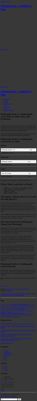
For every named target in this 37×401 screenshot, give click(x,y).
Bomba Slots (3, 304)
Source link (4, 286)
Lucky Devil (28, 308)
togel (5, 108)
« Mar (2, 390)
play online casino (29, 310)
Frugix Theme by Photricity (8, 396)
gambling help (8, 104)
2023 (5, 368)
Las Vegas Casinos (17, 308)
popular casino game (30, 313)
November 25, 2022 (23, 289)
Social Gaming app (15, 316)
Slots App (8, 317)
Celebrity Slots (31, 304)
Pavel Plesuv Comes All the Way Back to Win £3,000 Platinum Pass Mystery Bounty (16, 339)
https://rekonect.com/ (6, 343)
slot (5, 105)
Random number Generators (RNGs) (8, 315)
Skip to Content (5, 1)
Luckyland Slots (5, 310)
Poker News (7, 312)
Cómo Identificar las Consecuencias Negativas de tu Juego (17, 323)
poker (6, 102)
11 (7, 383)
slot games (18, 315)
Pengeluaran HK (9, 110)
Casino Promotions (20, 304)
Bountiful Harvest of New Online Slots (12, 295)
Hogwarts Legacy (29, 306)
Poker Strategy (19, 313)
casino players (9, 304)
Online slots (21, 310)
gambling (7, 99)
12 (9, 383)
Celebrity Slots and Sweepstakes (7, 306)
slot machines (23, 315)
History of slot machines (19, 306)
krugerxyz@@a (11, 289)
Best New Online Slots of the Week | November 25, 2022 (18, 293)
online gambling (12, 310)
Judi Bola (7, 107)
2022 (5, 370)
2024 (5, 367)
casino (6, 100)
